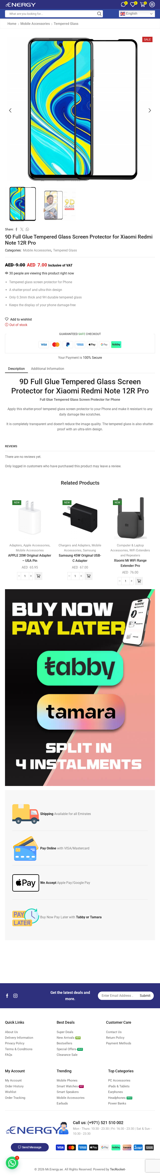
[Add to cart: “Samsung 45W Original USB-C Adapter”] (88, 576)
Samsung (89, 550)
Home (12, 24)
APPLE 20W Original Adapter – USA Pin (29, 558)
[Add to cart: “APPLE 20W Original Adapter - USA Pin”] (38, 576)
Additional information (47, 369)
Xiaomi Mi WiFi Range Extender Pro (130, 563)
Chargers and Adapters (74, 545)
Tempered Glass (66, 24)
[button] (10, 110)
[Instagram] (15, 996)
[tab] (16, 368)
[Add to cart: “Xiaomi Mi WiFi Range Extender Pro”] (139, 581)
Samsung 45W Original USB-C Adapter (80, 558)
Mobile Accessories (35, 24)
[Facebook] (7, 996)
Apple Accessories (36, 545)
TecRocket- (118, 1169)
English (131, 13)
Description (16, 369)
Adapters (15, 545)
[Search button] (99, 13)
